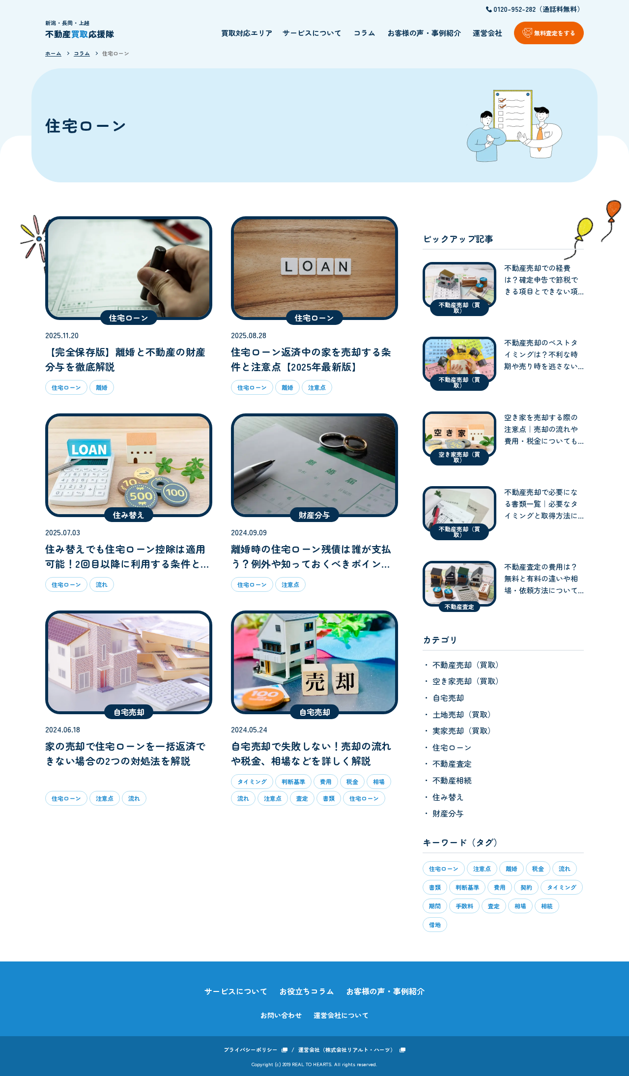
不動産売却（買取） (466, 664)
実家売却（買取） (462, 730)
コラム (364, 33)
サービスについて (312, 33)
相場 (520, 906)
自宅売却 (447, 697)
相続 (547, 906)
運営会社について (341, 1015)
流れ (565, 868)
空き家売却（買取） (466, 681)
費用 (500, 887)
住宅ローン (115, 53)
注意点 (482, 868)
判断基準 (467, 887)
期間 (435, 906)
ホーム (53, 53)
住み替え (447, 797)
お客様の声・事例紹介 (424, 33)
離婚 (511, 868)
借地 (435, 924)
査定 (494, 906)
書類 (435, 887)
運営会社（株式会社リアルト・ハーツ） (347, 1049)
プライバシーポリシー (251, 1049)
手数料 (464, 906)
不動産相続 (451, 780)
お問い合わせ (281, 1015)
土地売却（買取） (462, 714)
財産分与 (447, 813)
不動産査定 (451, 763)
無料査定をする (554, 33)
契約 (526, 887)
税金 (538, 868)
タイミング (561, 887)
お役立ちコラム (306, 991)
